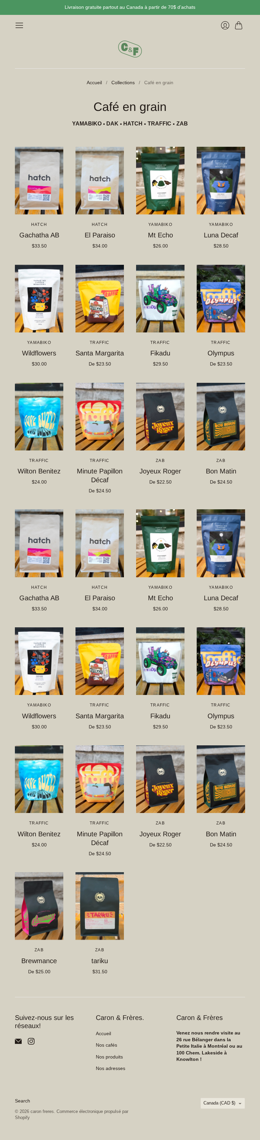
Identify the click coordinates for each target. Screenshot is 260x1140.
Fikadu (160, 353)
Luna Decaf (221, 235)
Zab (160, 460)
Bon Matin (221, 471)
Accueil (94, 82)
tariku (99, 960)
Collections (123, 82)
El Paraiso (100, 235)
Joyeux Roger (160, 471)
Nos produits (109, 1057)
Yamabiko (160, 224)
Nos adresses (110, 1068)
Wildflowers (39, 353)
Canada (219, 1103)
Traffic (99, 342)
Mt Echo (160, 235)
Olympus (221, 353)
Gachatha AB (39, 235)
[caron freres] (130, 49)
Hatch (39, 224)
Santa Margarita (99, 353)
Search (22, 1100)
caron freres (42, 1111)
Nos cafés (106, 1045)
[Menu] (19, 25)
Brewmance (39, 960)
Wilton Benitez (39, 471)
